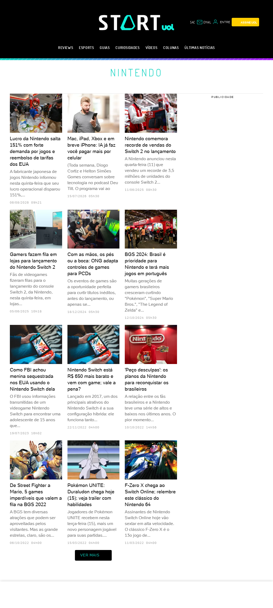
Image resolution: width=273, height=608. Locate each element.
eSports (86, 47)
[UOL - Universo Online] (168, 27)
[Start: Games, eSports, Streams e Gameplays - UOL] (130, 22)
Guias (105, 47)
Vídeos (152, 47)
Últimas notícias (199, 47)
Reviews (65, 47)
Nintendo (136, 72)
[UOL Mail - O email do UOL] (203, 22)
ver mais (89, 555)
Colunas (171, 47)
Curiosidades (127, 47)
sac (192, 22)
